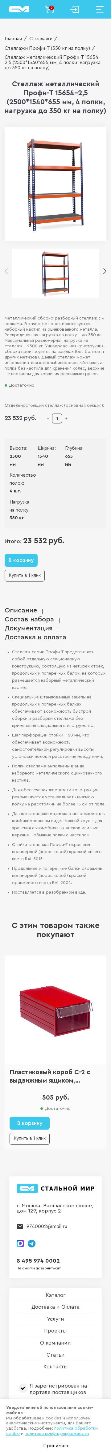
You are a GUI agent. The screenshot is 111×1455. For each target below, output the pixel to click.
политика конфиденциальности (57, 1433)
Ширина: (42, 448)
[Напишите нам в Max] (20, 1243)
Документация (29, 628)
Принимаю (55, 1445)
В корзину (21, 560)
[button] (104, 272)
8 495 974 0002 (38, 1261)
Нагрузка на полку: (20, 506)
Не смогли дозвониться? (39, 1268)
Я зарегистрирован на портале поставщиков (58, 1389)
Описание (21, 610)
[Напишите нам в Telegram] (31, 1243)
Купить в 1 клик (25, 575)
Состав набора (29, 619)
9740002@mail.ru (47, 1226)
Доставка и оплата (35, 637)
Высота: (14, 448)
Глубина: (69, 448)
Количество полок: (20, 479)
